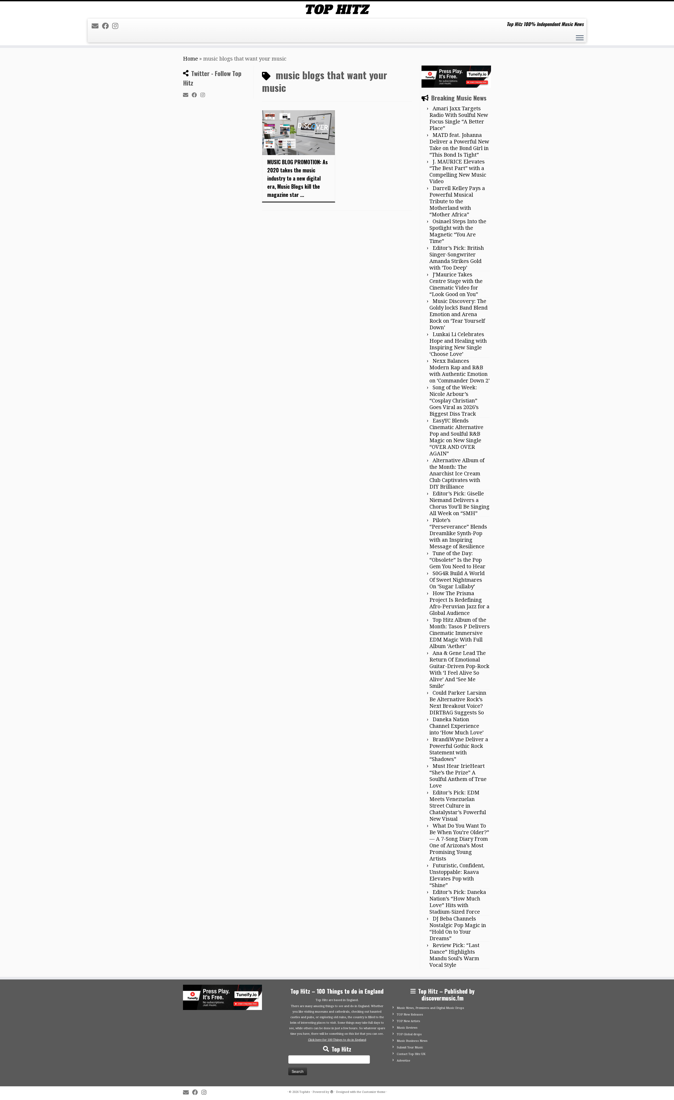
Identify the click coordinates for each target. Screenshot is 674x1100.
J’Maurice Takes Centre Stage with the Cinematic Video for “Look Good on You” (456, 284)
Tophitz (304, 1092)
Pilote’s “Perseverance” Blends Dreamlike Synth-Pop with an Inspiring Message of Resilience (458, 533)
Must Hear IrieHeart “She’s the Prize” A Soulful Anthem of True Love (458, 776)
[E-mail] (97, 26)
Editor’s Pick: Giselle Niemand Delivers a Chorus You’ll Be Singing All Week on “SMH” (459, 503)
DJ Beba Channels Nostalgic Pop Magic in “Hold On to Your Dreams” (457, 928)
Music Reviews (407, 1027)
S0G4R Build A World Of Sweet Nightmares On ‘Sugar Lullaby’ (457, 580)
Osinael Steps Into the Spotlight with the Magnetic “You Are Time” (457, 231)
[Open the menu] (580, 38)
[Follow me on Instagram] (117, 26)
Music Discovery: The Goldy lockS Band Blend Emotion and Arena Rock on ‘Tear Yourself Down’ (458, 314)
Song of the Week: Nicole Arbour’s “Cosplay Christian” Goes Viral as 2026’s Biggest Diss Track (454, 400)
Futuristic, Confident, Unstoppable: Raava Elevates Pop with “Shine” (456, 875)
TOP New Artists (408, 1021)
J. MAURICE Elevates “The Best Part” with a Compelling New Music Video (457, 171)
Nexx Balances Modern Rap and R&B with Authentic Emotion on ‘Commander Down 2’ (459, 371)
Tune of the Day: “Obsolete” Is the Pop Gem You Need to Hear (457, 560)
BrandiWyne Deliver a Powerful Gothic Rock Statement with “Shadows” (458, 749)
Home (190, 59)
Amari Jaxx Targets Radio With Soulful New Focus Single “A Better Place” (458, 118)
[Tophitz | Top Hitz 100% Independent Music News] (337, 9)
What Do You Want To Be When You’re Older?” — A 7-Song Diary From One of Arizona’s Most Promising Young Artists (459, 842)
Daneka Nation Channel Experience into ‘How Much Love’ (456, 726)
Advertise (403, 1060)
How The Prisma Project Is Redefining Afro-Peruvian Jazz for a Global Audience (459, 603)
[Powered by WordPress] (332, 1091)
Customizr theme (373, 1092)
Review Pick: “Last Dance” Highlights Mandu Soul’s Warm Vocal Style (454, 955)
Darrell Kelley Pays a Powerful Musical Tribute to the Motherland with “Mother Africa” (457, 201)
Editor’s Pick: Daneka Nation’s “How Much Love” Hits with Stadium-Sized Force (457, 902)
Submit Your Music (410, 1047)
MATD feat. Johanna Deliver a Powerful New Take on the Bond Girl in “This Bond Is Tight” (459, 145)
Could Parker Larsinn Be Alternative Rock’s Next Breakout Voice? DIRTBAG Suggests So (457, 703)
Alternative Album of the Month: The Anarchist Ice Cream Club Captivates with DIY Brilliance (456, 473)
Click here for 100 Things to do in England (337, 1040)
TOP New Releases (410, 1014)
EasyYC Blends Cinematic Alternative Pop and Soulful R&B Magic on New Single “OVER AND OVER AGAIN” (456, 437)
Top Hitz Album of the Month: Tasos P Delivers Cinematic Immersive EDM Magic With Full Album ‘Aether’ (459, 633)
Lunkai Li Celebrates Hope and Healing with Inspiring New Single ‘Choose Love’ (458, 344)
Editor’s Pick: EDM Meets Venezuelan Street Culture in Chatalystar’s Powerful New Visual (457, 805)
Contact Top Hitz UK (411, 1054)
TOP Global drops (409, 1034)
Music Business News (412, 1041)
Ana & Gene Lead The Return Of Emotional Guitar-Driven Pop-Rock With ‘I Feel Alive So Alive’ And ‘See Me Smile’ (459, 669)
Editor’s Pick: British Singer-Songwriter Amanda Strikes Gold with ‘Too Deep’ (456, 258)
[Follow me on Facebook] (107, 26)
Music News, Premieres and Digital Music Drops (430, 1008)
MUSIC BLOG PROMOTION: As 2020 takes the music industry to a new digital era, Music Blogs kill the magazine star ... (297, 178)
